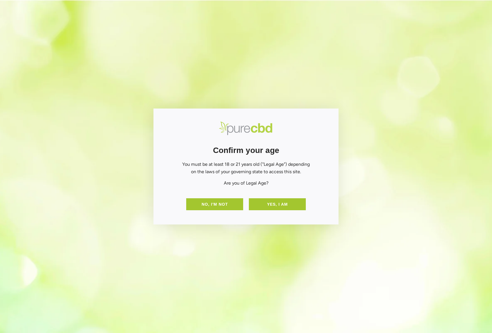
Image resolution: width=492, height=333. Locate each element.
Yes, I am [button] (277, 204)
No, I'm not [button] (215, 204)
